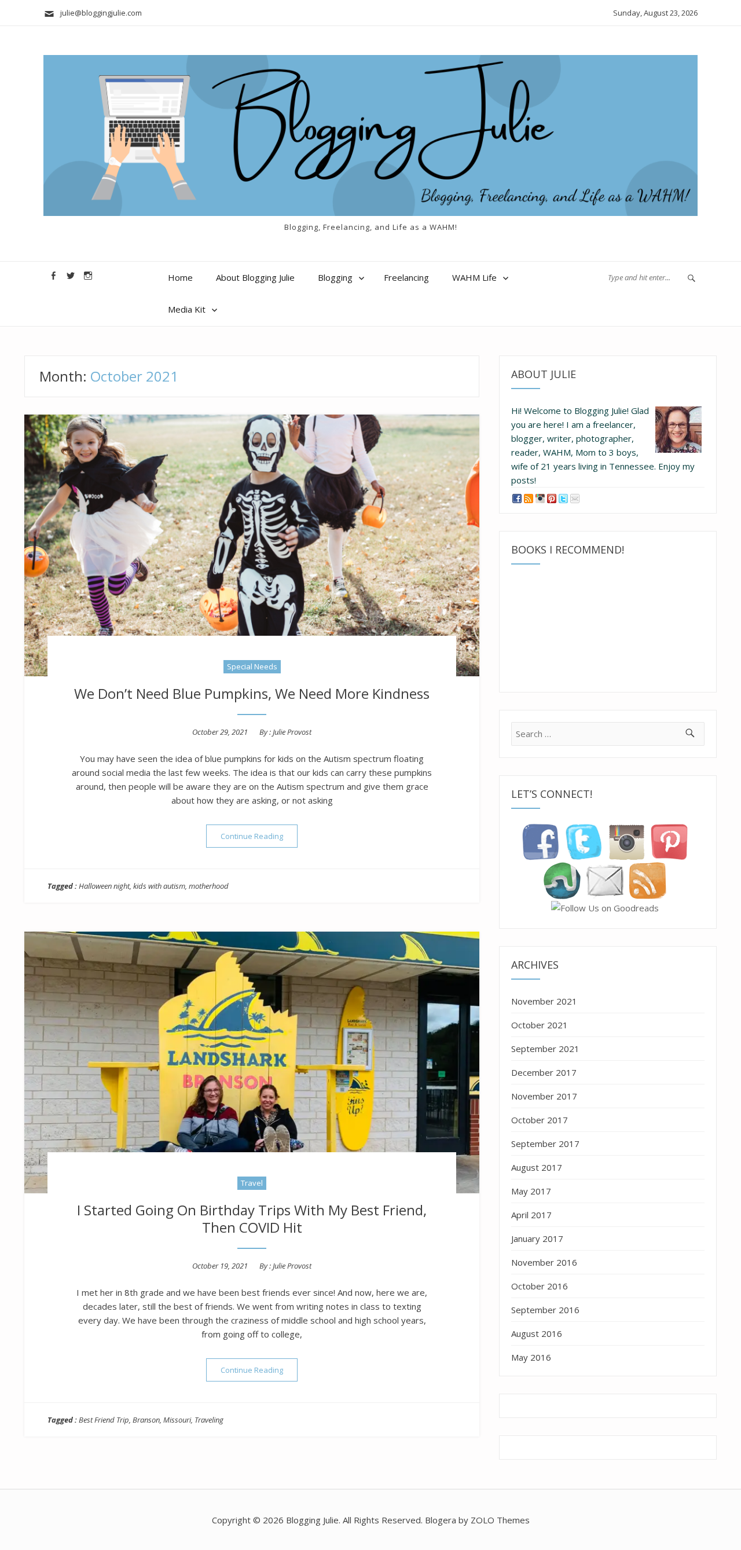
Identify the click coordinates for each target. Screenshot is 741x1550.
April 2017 (531, 1215)
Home (180, 277)
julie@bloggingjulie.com (98, 13)
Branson (146, 1420)
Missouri (177, 1420)
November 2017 (544, 1096)
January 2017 (537, 1238)
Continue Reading (259, 835)
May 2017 (531, 1191)
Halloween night (104, 886)
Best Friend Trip (104, 1420)
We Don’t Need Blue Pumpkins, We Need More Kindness (252, 693)
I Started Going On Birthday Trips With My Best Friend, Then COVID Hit (252, 1218)
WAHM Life (474, 277)
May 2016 (531, 1357)
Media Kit (187, 309)
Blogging (335, 277)
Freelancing (406, 277)
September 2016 (545, 1310)
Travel (252, 1183)
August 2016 (536, 1333)
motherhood (209, 886)
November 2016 (544, 1262)
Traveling (209, 1420)
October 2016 (539, 1286)
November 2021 (544, 1001)
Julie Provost (292, 732)
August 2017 (536, 1167)
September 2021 (545, 1048)
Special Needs (252, 666)
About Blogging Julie (255, 277)
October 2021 (539, 1025)
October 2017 (539, 1120)
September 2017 (545, 1143)
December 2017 (544, 1072)
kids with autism (159, 886)
